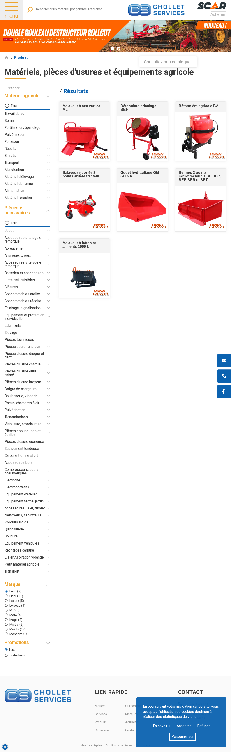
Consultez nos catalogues (168, 61)
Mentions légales (91, 745)
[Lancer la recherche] (30, 10)
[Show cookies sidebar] (5, 747)
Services (101, 714)
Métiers (100, 706)
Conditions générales (119, 745)
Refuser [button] (203, 726)
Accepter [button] (184, 726)
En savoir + (161, 726)
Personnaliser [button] (182, 736)
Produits (101, 722)
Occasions (102, 730)
